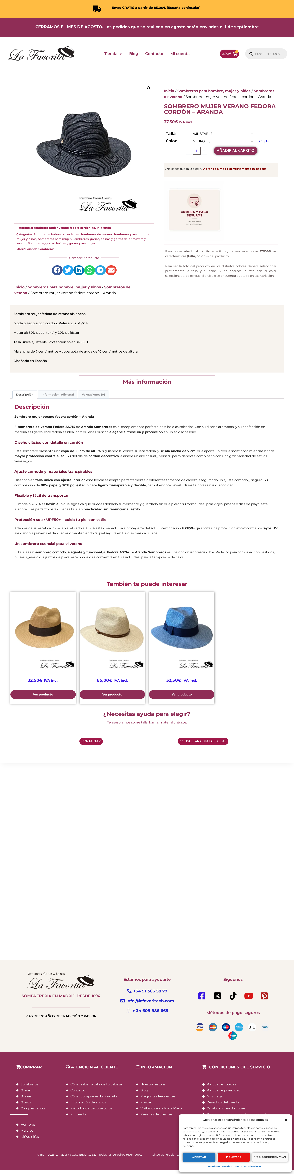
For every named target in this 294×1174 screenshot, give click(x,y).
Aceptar (199, 1157)
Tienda (111, 53)
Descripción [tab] (24, 394)
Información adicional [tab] (58, 394)
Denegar (234, 1157)
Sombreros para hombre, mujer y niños (64, 287)
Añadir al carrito (235, 150)
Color (171, 141)
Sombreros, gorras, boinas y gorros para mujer (61, 243)
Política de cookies (220, 1166)
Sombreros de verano (96, 234)
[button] (286, 1120)
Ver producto (43, 694)
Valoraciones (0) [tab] (93, 394)
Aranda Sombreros (40, 249)
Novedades (70, 234)
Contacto (154, 53)
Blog (133, 53)
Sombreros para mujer (54, 239)
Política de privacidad (247, 1166)
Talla (171, 133)
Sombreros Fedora (47, 234)
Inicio (19, 287)
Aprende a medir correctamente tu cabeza (235, 169)
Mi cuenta (180, 53)
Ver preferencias (270, 1157)
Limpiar (264, 141)
